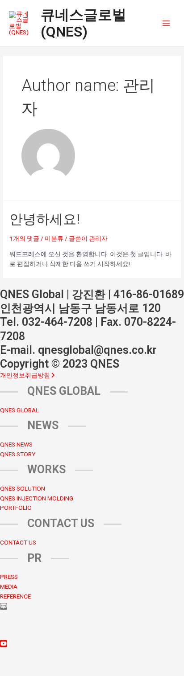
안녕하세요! (44, 219)
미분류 (54, 238)
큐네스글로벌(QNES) (83, 23)
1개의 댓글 (24, 238)
